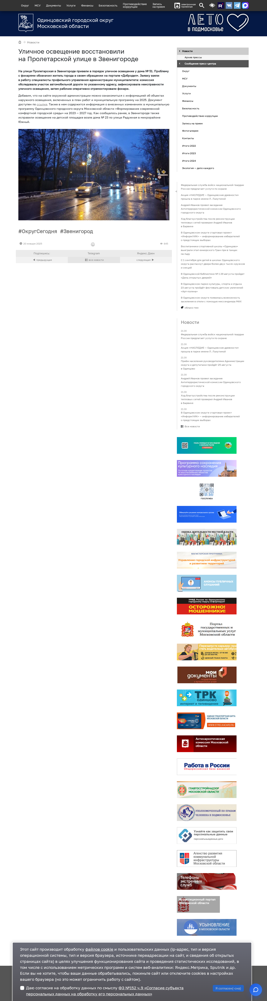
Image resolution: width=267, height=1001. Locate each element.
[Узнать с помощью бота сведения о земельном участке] (207, 445)
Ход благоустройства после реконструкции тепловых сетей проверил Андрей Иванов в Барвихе (208, 222)
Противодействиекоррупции (135, 5)
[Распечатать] (94, 244)
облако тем (192, 307)
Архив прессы (193, 57)
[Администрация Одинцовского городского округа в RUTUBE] (221, 5)
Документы (53, 5)
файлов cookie (99, 949)
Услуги (71, 5)
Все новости (192, 426)
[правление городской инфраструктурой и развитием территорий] (207, 560)
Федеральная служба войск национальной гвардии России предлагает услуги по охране (212, 186)
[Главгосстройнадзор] (207, 789)
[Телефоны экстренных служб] (207, 881)
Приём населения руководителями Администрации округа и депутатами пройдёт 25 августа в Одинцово (212, 365)
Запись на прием (158, 5)
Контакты (188, 138)
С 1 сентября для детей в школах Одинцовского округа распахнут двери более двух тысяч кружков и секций (213, 263)
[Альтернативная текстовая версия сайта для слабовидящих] (212, 5)
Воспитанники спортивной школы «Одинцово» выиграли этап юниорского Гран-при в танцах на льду (209, 250)
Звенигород (78, 231)
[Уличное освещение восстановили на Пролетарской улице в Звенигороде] (93, 174)
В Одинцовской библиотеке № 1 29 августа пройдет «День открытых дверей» (212, 275)
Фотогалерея (190, 130)
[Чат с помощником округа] (255, 989)
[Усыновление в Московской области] (207, 927)
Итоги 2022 (189, 145)
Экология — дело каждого (198, 168)
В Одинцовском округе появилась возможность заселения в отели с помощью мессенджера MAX (211, 299)
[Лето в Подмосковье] (203, 23)
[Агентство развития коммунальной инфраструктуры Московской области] (207, 858)
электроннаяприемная (188, 5)
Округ (25, 5)
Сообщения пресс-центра (200, 63)
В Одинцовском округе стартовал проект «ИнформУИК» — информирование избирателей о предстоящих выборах (210, 236)
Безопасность (108, 5)
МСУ (38, 5)
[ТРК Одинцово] (207, 698)
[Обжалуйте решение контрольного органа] (207, 514)
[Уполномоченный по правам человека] (207, 812)
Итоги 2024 (189, 160)
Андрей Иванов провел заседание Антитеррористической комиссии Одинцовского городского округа (211, 208)
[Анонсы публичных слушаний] (207, 583)
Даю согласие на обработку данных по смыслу (105, 990)
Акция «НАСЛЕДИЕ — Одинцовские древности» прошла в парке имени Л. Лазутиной (210, 196)
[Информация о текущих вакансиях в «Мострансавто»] (207, 652)
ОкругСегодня (39, 231)
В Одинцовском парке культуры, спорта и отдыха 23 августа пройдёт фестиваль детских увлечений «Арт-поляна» (212, 287)
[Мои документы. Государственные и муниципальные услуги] (207, 675)
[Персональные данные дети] (207, 835)
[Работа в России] (207, 766)
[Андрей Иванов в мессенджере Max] (245, 5)
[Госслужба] (207, 491)
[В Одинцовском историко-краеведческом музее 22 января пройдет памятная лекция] (146, 260)
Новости (33, 42)
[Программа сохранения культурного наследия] (207, 468)
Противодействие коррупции (200, 115)
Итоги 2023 (189, 153)
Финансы (87, 5)
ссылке (42, 104)
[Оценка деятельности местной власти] (207, 537)
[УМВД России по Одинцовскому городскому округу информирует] (207, 606)
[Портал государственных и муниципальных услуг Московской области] (207, 629)
